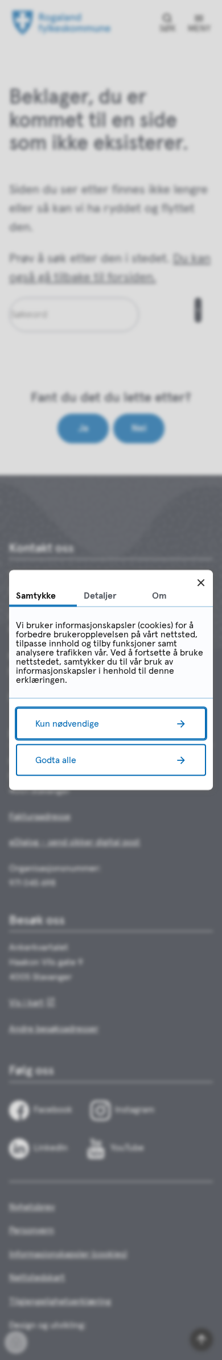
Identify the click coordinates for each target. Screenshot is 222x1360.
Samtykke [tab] (36, 595)
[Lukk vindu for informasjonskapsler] (200, 582)
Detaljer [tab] (100, 595)
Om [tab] (159, 595)
